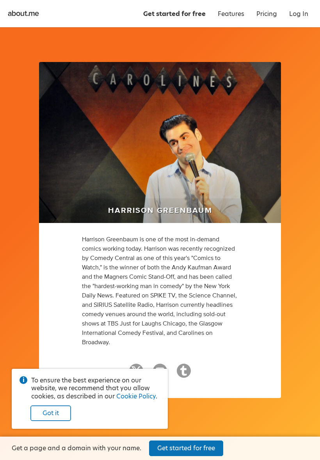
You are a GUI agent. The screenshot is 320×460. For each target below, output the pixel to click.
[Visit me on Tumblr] (184, 374)
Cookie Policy (136, 396)
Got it (51, 413)
